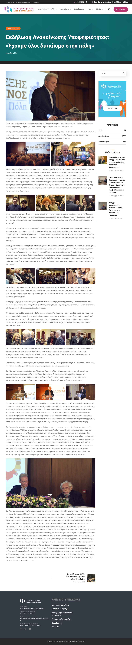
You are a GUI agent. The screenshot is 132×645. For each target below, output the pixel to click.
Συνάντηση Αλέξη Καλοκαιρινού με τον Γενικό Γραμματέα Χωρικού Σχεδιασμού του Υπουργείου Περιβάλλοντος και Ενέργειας (117, 185)
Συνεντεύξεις (103, 142)
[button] (109, 9)
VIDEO (100, 130)
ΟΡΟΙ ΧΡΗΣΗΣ (10, 2)
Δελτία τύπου (13, 28)
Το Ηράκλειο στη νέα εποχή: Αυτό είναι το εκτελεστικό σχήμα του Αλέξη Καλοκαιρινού (117, 162)
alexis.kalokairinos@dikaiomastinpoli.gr (34, 619)
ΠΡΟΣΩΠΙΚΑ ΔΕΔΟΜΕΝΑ (23, 2)
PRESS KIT (36, 2)
